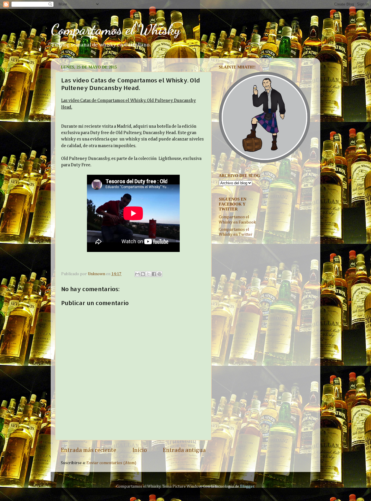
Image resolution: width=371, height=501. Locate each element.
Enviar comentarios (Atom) (111, 463)
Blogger (247, 486)
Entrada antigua (184, 450)
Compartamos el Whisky (115, 29)
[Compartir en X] (148, 274)
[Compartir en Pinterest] (159, 274)
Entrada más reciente (88, 450)
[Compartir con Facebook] (154, 274)
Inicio (139, 450)
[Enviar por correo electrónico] (137, 274)
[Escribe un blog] (143, 274)
